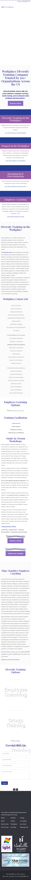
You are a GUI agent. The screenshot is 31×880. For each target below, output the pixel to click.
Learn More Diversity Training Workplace (15, 133)
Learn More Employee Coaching (15, 216)
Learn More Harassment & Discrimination (15, 186)
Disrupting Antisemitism (16, 374)
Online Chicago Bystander (16, 393)
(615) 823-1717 (26, 1)
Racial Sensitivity (16, 321)
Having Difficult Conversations (16, 357)
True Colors (16, 330)
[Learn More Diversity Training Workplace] (15, 113)
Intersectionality (16, 354)
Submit (4, 783)
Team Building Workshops (16, 338)
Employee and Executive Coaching (10, 659)
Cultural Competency (16, 308)
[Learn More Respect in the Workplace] (15, 141)
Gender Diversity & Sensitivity (16, 315)
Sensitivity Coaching (16, 383)
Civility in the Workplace (16, 350)
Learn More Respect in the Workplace (15, 161)
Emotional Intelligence (16, 386)
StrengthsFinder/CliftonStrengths (16, 318)
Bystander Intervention (16, 371)
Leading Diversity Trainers (8, 526)
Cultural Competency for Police (16, 380)
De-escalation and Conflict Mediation (16, 327)
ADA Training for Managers (16, 347)
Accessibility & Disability (16, 324)
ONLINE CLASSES (15, 541)
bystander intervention (9, 268)
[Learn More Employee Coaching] (15, 194)
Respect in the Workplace (16, 360)
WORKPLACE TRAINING (15, 553)
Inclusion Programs (16, 305)
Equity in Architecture (16, 389)
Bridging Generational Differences (16, 368)
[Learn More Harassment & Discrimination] (15, 169)
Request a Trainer (15, 103)
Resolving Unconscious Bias (16, 377)
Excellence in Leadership (16, 341)
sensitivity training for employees (16, 495)
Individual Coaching (16, 363)
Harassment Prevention (16, 311)
